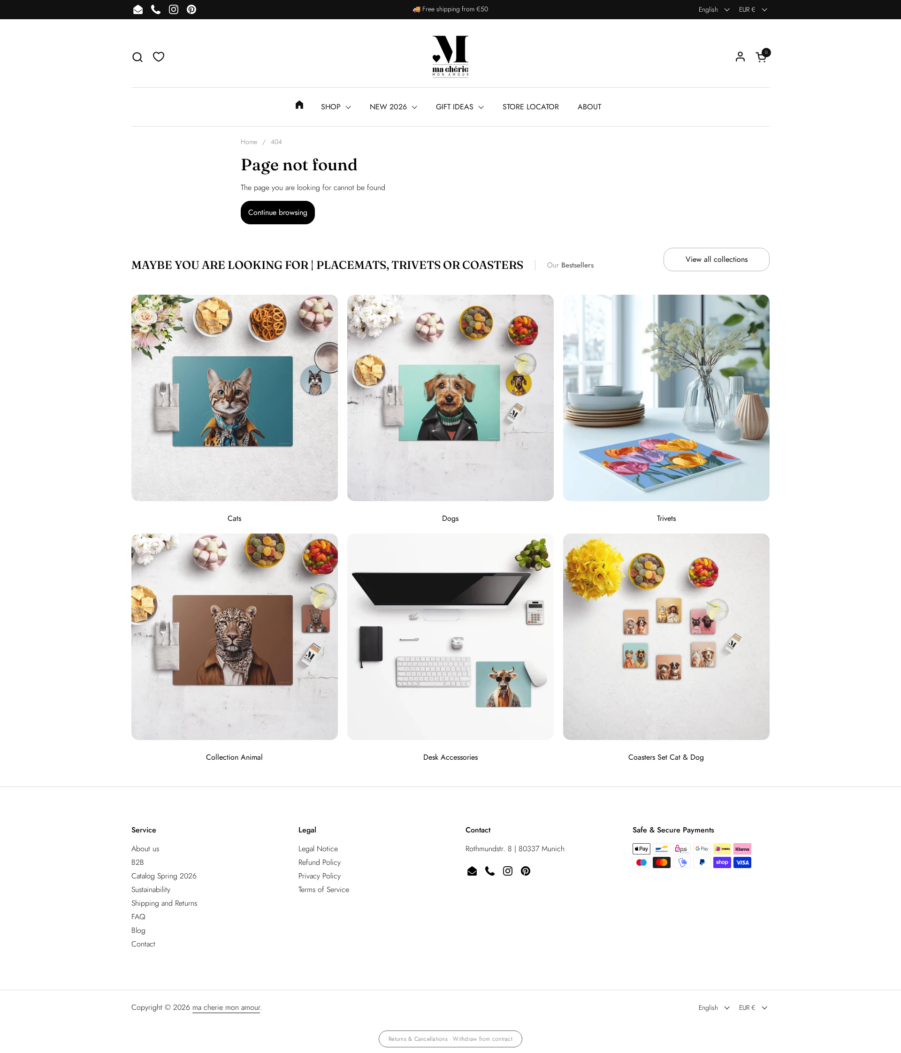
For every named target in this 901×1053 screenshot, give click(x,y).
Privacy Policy (319, 875)
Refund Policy (319, 862)
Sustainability (150, 889)
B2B (137, 862)
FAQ (138, 916)
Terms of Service (323, 889)
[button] (137, 57)
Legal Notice (318, 848)
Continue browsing (277, 212)
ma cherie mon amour (226, 1007)
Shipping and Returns (164, 903)
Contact (143, 944)
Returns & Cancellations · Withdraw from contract (450, 1039)
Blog (138, 930)
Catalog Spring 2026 (164, 875)
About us (145, 848)
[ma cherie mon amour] (450, 56)
